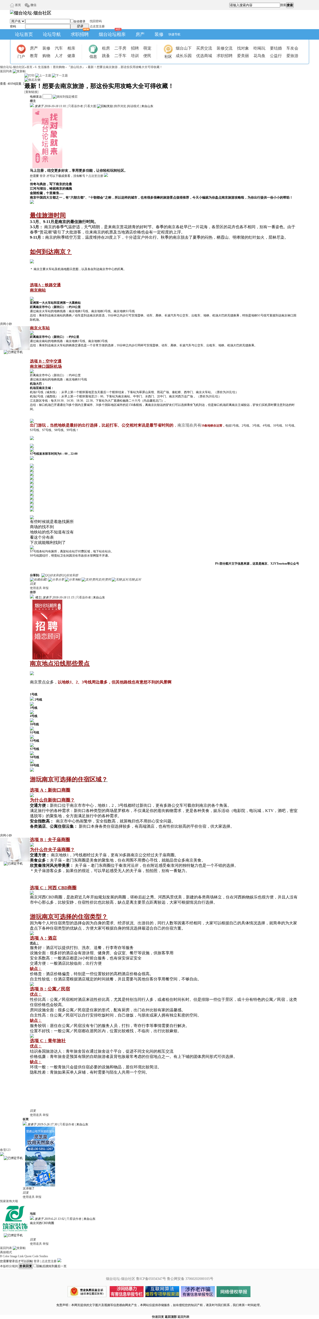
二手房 (120, 48)
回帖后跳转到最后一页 (52, 1266)
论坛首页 (24, 34)
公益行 (276, 56)
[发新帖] (19, 71)
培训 (135, 56)
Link (21, 1256)
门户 (21, 57)
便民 (147, 56)
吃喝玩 (259, 48)
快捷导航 (174, 34)
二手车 (120, 56)
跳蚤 (106, 56)
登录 (43, 176)
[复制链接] (31, 92)
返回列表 (6, 71)
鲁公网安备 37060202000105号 (190, 1279)
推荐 (33, 592)
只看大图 (90, 106)
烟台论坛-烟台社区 (12, 67)
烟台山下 (184, 48)
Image (13, 1256)
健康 (71, 56)
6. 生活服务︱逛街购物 (50, 67)
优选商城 (204, 56)
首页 (17, 5)
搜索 (283, 5)
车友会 (292, 48)
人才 (59, 56)
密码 (13, 26)
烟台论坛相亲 (112, 34)
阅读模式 (133, 106)
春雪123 (5, 1150)
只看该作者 (75, 106)
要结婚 (276, 48)
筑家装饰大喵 (9, 1201)
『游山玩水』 (76, 67)
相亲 (71, 48)
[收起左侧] (32, 79)
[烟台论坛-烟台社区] (30, 12)
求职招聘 (80, 34)
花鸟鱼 (259, 56)
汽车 (59, 48)
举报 (46, 588)
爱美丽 (243, 56)
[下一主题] (60, 75)
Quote (28, 1256)
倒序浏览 (120, 106)
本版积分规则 (9, 1266)
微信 (33, 5)
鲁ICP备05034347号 (151, 1279)
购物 (46, 56)
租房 (106, 48)
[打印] (29, 75)
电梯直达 (36, 96)
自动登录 (79, 21)
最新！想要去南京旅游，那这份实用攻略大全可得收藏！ (125, 67)
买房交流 (204, 48)
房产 (140, 34)
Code (35, 1256)
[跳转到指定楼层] (65, 96)
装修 (159, 34)
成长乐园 (184, 56)
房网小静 (6, 324)
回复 (33, 584)
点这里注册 (97, 26)
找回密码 (96, 21)
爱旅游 (292, 56)
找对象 (243, 48)
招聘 (135, 48)
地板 (33, 1213)
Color (6, 1256)
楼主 (33, 101)
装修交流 (225, 48)
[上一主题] (43, 75)
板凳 (26, 1119)
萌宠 (147, 48)
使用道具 (36, 588)
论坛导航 (52, 34)
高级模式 (6, 1252)
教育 (34, 56)
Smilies (43, 1256)
